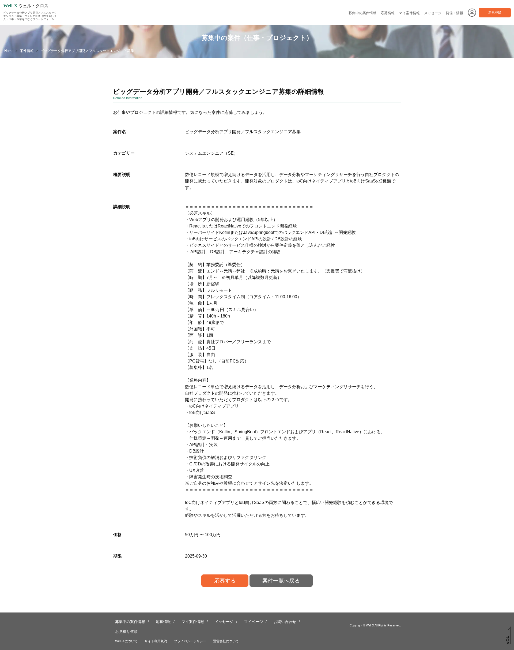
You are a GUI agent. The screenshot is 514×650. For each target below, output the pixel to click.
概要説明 (121, 174)
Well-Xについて (126, 641)
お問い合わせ (285, 621)
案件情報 (27, 51)
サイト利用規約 (156, 641)
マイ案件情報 (409, 13)
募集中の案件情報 (362, 13)
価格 (117, 534)
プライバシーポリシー (190, 641)
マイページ (253, 621)
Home (8, 51)
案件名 (119, 131)
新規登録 (494, 12)
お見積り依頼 (126, 631)
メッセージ (432, 13)
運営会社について (226, 641)
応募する (225, 581)
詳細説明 (121, 206)
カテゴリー (124, 153)
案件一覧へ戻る (281, 581)
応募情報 (388, 13)
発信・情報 (454, 13)
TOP (507, 640)
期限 (117, 556)
